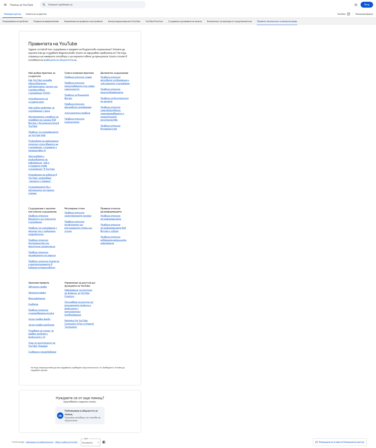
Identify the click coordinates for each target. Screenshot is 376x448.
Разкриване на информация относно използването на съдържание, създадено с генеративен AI (43, 146)
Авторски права (37, 286)
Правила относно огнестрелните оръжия (77, 214)
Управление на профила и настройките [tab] (83, 21)
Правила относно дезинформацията (110, 217)
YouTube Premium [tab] (154, 21)
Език (86, 438)
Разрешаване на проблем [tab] (15, 21)
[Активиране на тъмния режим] (103, 442)
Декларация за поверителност (39, 442)
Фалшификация (36, 298)
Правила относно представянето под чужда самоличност (79, 86)
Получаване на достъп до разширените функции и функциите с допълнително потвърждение (79, 308)
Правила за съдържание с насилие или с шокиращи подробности (42, 231)
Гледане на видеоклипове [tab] (46, 21)
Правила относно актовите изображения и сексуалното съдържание (115, 80)
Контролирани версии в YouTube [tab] (124, 21)
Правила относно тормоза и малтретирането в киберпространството (43, 264)
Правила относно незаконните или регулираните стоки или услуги (78, 226)
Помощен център (12, 14)
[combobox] (97, 4)
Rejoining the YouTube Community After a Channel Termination (79, 323)
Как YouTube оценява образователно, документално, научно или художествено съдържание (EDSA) (43, 86)
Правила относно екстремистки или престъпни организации (41, 243)
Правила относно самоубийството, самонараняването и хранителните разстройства (112, 113)
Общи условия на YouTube (66, 442)
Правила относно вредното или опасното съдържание (42, 219)
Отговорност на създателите (38, 100)
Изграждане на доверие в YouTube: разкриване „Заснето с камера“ (42, 178)
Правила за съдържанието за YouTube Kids (43, 134)
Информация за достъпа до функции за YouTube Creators (78, 293)
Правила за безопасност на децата (114, 100)
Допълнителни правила (77, 113)
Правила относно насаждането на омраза (42, 254)
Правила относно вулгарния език (110, 127)
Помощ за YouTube (21, 4)
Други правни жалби (39, 319)
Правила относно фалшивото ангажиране (78, 106)
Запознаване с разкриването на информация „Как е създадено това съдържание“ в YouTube (41, 162)
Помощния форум (364, 14)
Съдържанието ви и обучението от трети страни (41, 190)
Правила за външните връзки (76, 97)
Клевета (33, 304)
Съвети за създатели (36, 14)
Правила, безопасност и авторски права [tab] (277, 21)
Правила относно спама (78, 77)
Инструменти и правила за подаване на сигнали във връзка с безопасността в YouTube (43, 121)
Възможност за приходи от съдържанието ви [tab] (229, 21)
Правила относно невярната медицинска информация (113, 240)
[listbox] (90, 442)
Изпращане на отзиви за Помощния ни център (341, 442)
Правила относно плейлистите (74, 120)
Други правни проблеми (41, 324)
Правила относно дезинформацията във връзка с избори (113, 228)
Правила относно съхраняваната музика (41, 312)
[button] (5, 4)
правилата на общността (58, 60)
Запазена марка (37, 292)
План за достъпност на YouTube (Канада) (41, 345)
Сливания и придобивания (42, 352)
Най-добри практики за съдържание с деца (41, 109)
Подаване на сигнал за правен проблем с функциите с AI (41, 334)
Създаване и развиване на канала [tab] (185, 21)
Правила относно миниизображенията (111, 91)
